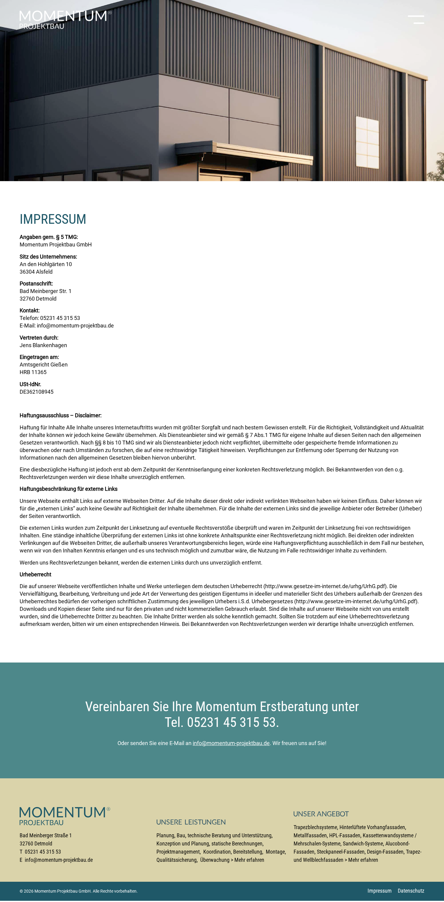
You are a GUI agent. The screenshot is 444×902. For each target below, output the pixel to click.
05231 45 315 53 (60, 318)
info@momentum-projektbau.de (75, 325)
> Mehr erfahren (247, 860)
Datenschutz (411, 890)
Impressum (380, 890)
